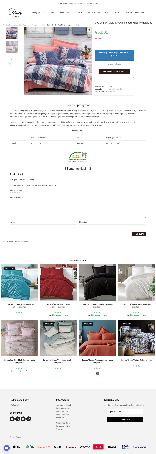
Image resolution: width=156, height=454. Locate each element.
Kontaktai (60, 417)
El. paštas (83, 222)
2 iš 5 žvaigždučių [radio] (13, 192)
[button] (89, 30)
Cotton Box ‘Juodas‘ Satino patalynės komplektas (98, 305)
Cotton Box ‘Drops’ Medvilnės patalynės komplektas (58, 361)
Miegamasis (27, 25)
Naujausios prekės (15, 25)
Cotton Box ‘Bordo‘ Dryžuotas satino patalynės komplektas (58, 305)
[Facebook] (12, 418)
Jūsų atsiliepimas (17, 197)
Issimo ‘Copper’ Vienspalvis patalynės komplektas (97, 361)
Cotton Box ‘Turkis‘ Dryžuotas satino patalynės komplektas (19, 305)
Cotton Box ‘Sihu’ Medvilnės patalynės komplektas (19, 361)
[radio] (98, 374)
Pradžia (5, 25)
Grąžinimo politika (63, 423)
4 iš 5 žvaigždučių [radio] (17, 192)
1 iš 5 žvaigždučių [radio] (10, 192)
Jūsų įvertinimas (16, 190)
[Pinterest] (23, 418)
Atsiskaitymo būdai (63, 405)
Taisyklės (59, 429)
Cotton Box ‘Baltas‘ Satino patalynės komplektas (136, 305)
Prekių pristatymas (63, 408)
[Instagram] (17, 418)
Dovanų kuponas (62, 414)
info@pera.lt (14, 405)
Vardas (12, 222)
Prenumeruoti (125, 419)
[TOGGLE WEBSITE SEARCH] (147, 13)
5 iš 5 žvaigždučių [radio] (19, 192)
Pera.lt (18, 437)
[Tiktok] (28, 418)
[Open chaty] (7, 448)
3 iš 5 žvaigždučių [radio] (15, 192)
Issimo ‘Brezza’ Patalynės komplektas (136, 360)
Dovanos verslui (62, 411)
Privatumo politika (63, 426)
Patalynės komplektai (39, 25)
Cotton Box (111, 92)
